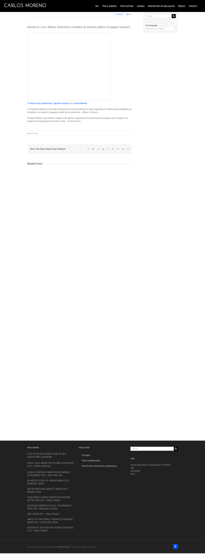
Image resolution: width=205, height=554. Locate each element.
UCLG (132, 474)
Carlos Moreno (80, 103)
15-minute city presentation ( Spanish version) (48, 103)
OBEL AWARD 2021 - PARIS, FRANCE (43, 514)
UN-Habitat (135, 471)
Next (128, 14)
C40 (132, 468)
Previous (119, 14)
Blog (36, 133)
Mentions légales (64, 547)
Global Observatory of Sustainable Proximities (150, 465)
